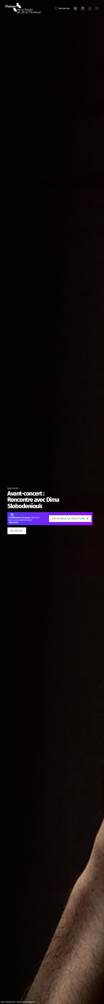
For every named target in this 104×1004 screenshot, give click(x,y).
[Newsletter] (82, 8)
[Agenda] (75, 8)
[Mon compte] (90, 8)
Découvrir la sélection (68, 518)
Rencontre (13, 488)
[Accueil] (23, 8)
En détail (16, 530)
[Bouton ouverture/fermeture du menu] (97, 8)
